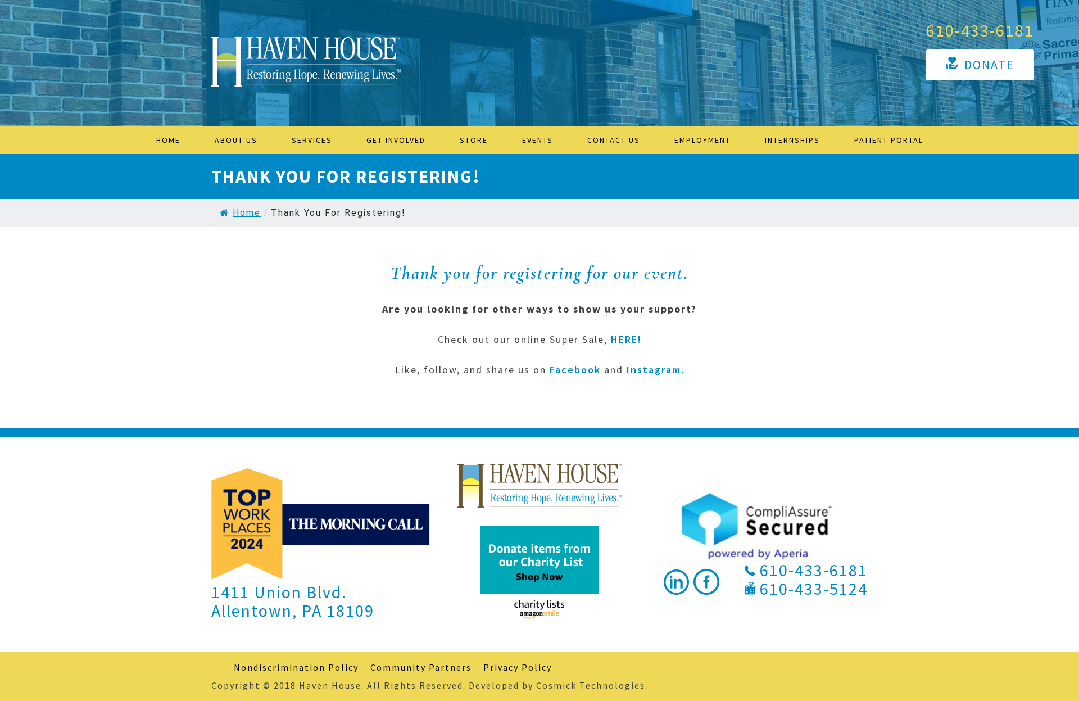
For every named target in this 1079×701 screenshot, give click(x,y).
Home (168, 140)
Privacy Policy (517, 667)
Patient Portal (888, 140)
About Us (236, 140)
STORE (474, 140)
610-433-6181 (980, 30)
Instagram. (655, 369)
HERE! (626, 339)
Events (537, 140)
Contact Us (613, 140)
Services (312, 140)
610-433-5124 (814, 589)
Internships (792, 140)
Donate (989, 65)
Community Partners (421, 667)
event (664, 273)
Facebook (575, 369)
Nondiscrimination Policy (296, 667)
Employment (702, 140)
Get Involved (395, 140)
